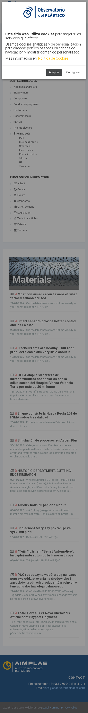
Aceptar (54, 72)
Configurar (73, 72)
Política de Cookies (53, 58)
